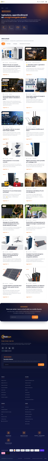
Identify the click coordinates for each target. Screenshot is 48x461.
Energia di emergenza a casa (29, 380)
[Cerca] (38, 2)
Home (2, 8)
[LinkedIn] (9, 348)
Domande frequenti (4, 409)
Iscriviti (34, 317)
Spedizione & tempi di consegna (6, 411)
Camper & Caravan (28, 382)
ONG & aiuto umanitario (28, 387)
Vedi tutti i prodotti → (4, 397)
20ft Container (3, 392)
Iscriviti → (41, 364)
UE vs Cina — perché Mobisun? (29, 409)
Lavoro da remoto (28, 385)
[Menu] (46, 1)
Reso (2, 414)
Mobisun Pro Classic (4, 385)
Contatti (2, 407)
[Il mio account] (40, 2)
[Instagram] (2, 348)
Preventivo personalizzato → (29, 399)
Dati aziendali (27, 423)
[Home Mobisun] (3, 2)
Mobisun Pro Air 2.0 (4, 382)
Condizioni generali (28, 416)
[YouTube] (13, 348)
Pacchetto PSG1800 (4, 387)
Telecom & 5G (27, 392)
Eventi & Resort (27, 394)
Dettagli (45, 458)
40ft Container (3, 394)
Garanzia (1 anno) (4, 416)
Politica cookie (27, 421)
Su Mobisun (27, 407)
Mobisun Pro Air (3, 380)
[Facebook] (6, 348)
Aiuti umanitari (27, 397)
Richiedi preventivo (28, 411)
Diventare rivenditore (28, 414)
